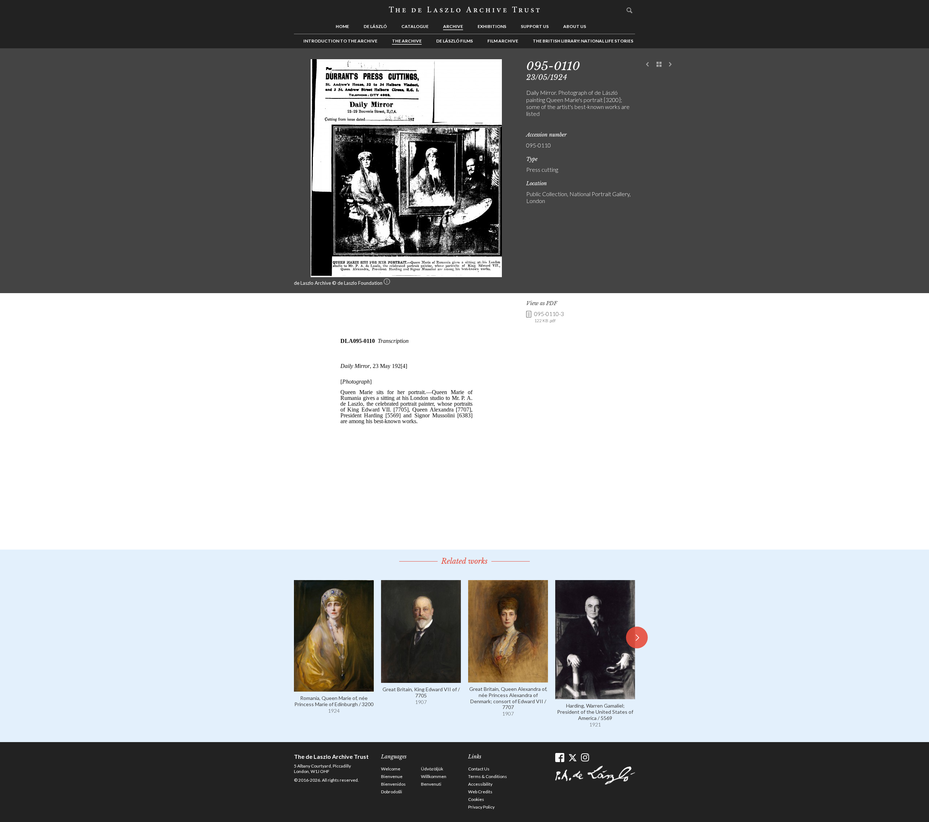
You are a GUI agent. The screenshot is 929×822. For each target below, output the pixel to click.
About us (574, 26)
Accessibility (480, 784)
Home (342, 26)
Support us (535, 26)
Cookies (476, 799)
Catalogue (415, 26)
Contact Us (479, 769)
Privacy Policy (481, 807)
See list (659, 64)
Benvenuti (431, 784)
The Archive (407, 41)
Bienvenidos (393, 784)
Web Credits (480, 791)
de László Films (454, 41)
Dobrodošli (391, 791)
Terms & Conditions (487, 776)
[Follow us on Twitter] (572, 757)
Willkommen (433, 776)
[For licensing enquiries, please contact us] (387, 283)
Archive (453, 26)
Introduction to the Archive (340, 41)
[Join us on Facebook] (559, 757)
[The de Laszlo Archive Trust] (464, 10)
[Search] (629, 10)
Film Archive (502, 41)
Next (670, 64)
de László (375, 26)
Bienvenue (391, 776)
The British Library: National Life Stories (583, 41)
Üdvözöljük (432, 769)
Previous (647, 64)
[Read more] (334, 688)
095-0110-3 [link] (549, 316)
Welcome (390, 769)
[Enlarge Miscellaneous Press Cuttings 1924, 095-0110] (406, 274)
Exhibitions (492, 26)
